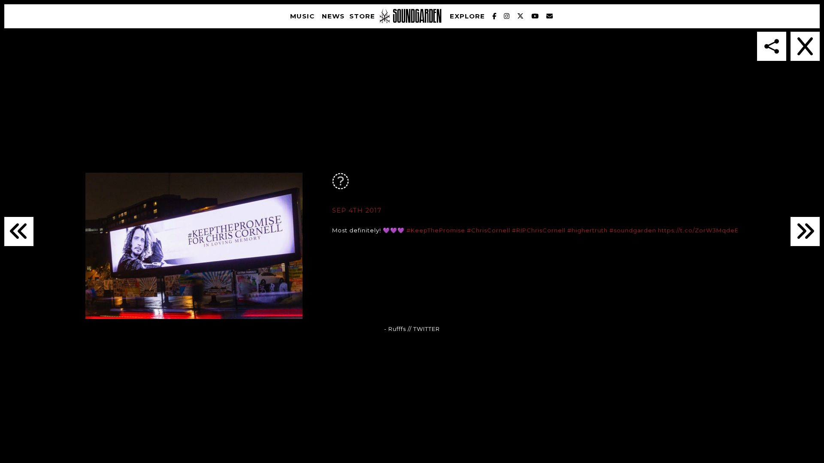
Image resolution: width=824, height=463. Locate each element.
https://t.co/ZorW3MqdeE (698, 230)
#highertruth (587, 230)
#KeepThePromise (435, 230)
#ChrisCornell (488, 230)
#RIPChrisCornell (539, 230)
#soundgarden (632, 230)
